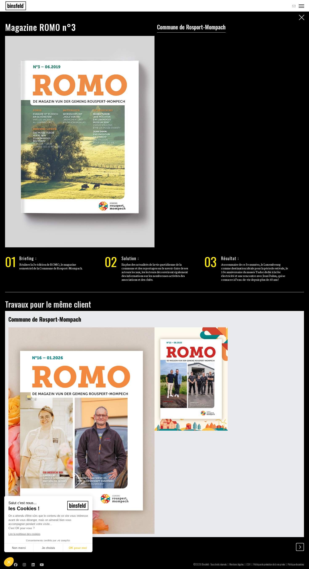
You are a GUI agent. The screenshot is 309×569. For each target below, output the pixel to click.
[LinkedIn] (33, 564)
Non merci (19, 547)
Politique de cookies (296, 564)
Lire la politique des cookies (24, 534)
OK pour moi (78, 547)
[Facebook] (15, 564)
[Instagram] (24, 564)
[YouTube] (42, 564)
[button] (9, 562)
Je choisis (48, 547)
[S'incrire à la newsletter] (294, 5)
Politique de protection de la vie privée (269, 564)
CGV (248, 564)
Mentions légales (236, 564)
